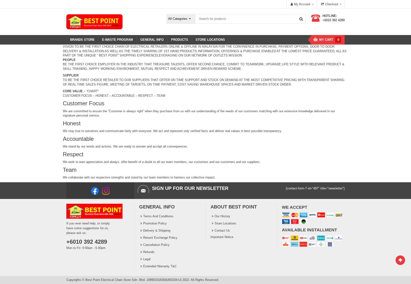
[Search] (301, 18)
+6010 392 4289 (334, 20)
